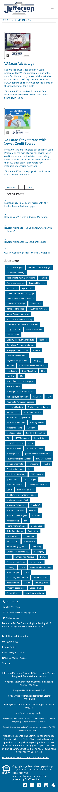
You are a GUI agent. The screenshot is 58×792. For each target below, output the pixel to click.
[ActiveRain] (53, 785)
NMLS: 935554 (13, 617)
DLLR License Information (15, 636)
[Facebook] (25, 785)
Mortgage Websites (22, 776)
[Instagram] (46, 785)
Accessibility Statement (13, 652)
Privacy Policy (9, 647)
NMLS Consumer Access (14, 657)
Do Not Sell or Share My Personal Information (25, 757)
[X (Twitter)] (39, 785)
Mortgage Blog (10, 641)
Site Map (6, 663)
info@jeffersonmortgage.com (21, 612)
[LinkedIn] (32, 785)
